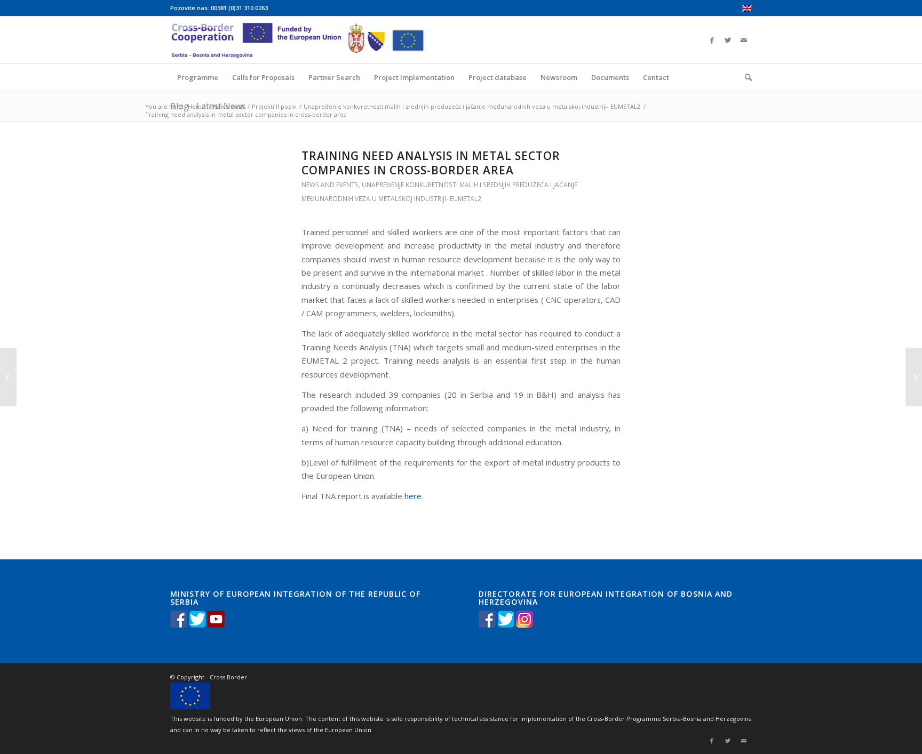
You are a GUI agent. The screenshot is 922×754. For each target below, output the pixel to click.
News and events (330, 184)
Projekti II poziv (274, 106)
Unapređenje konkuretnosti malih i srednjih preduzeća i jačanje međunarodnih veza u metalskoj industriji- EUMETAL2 (472, 106)
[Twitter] (728, 40)
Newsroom (228, 106)
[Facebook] (712, 40)
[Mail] (744, 40)
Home (196, 106)
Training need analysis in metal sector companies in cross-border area (430, 163)
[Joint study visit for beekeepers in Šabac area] (8, 377)
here (413, 496)
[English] (747, 9)
